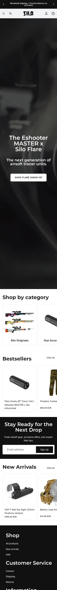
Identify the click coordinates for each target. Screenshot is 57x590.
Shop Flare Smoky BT (28, 177)
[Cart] (53, 13)
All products (12, 543)
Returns (10, 581)
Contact (10, 571)
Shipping (10, 576)
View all (50, 357)
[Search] (10, 13)
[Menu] (3, 13)
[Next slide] (53, 4)
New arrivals (12, 549)
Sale (8, 554)
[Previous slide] (3, 4)
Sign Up (44, 449)
